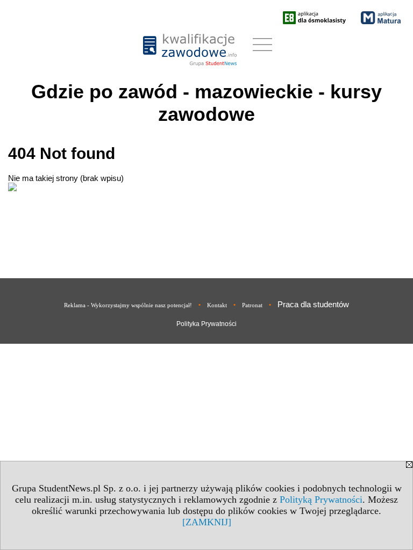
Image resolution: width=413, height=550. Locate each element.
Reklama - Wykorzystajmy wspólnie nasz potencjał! (128, 305)
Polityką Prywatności (321, 499)
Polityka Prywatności (206, 324)
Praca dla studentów (313, 304)
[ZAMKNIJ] (206, 522)
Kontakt (217, 305)
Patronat (252, 305)
